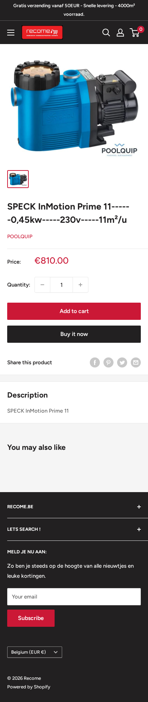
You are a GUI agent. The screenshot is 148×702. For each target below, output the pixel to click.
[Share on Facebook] (95, 362)
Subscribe (31, 618)
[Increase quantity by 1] (80, 284)
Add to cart (74, 311)
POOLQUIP (19, 237)
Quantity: (18, 285)
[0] (134, 32)
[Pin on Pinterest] (108, 362)
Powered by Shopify (28, 686)
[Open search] (106, 33)
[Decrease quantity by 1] (42, 284)
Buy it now (74, 334)
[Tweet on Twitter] (122, 362)
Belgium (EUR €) (28, 652)
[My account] (120, 33)
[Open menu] (10, 32)
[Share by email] (136, 362)
